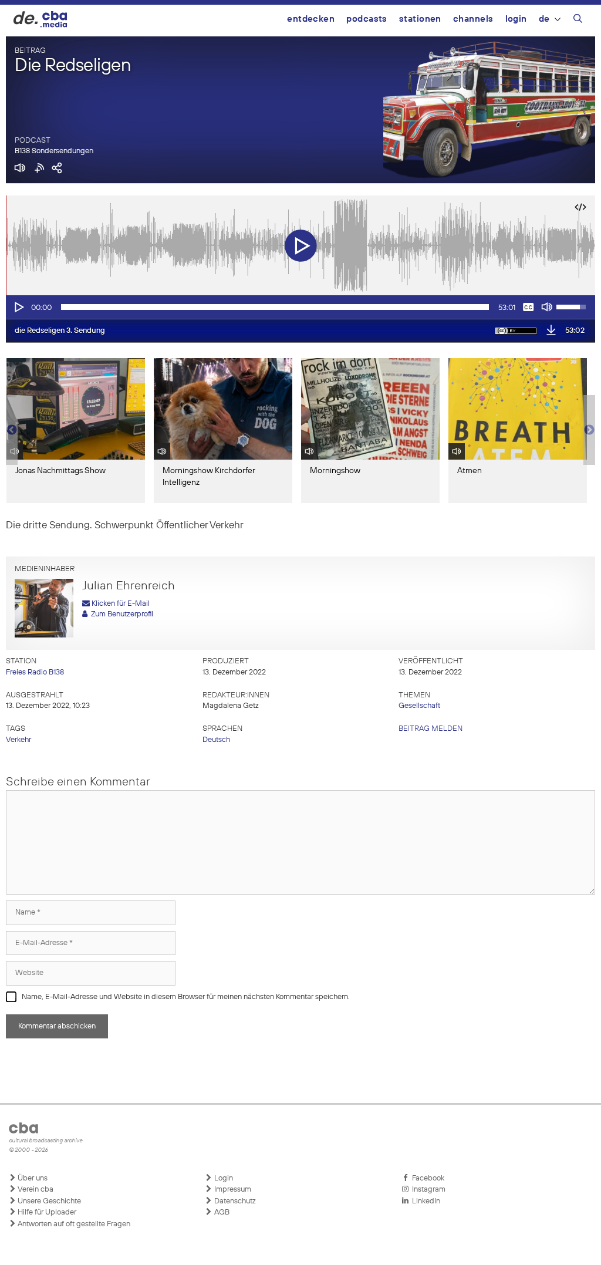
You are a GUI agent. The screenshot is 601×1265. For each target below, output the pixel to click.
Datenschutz (234, 1201)
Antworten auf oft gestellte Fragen (73, 1224)
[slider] (275, 307)
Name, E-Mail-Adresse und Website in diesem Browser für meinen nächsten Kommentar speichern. (186, 997)
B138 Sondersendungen (54, 151)
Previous (12, 430)
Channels (473, 19)
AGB (220, 1212)
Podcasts (366, 19)
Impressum (231, 1189)
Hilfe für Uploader (46, 1212)
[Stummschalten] (547, 307)
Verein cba (34, 1189)
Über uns (32, 1178)
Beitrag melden (430, 729)
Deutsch (216, 740)
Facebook (426, 1178)
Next (589, 430)
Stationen (420, 19)
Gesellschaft (419, 706)
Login (516, 19)
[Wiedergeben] (18, 307)
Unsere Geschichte (48, 1201)
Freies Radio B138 (35, 672)
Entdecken (311, 19)
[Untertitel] (528, 307)
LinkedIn (424, 1201)
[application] (300, 307)
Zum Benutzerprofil (120, 614)
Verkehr (18, 740)
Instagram (426, 1189)
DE (544, 19)
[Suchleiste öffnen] (577, 20)
